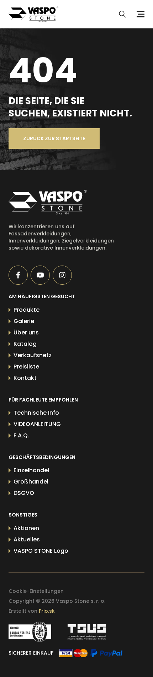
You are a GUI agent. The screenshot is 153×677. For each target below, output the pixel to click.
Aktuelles (27, 539)
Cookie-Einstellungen (36, 591)
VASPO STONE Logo (41, 551)
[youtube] (40, 275)
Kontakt (25, 378)
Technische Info (36, 413)
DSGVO (24, 493)
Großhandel (31, 481)
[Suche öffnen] (122, 14)
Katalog (25, 344)
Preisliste (26, 366)
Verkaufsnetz (33, 355)
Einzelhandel (31, 470)
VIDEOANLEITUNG (37, 424)
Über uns (26, 332)
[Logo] (33, 14)
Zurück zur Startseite (54, 138)
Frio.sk (47, 611)
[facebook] (18, 275)
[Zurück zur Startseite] (63, 202)
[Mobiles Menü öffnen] (139, 14)
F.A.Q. (21, 435)
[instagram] (62, 275)
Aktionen (26, 528)
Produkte (26, 310)
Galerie (24, 321)
